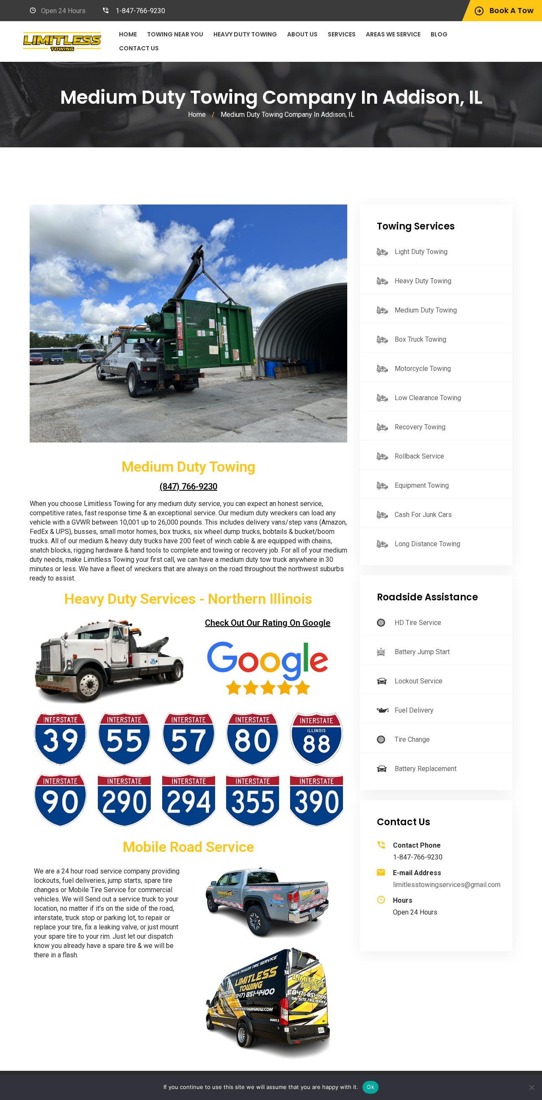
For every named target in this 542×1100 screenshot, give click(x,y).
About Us (302, 34)
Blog (439, 34)
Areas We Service (393, 34)
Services (342, 34)
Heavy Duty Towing (245, 34)
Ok (370, 1086)
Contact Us (139, 48)
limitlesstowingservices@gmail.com (447, 885)
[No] (531, 1087)
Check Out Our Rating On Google (267, 623)
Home (128, 34)
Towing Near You (175, 34)
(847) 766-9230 (188, 486)
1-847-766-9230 (140, 11)
